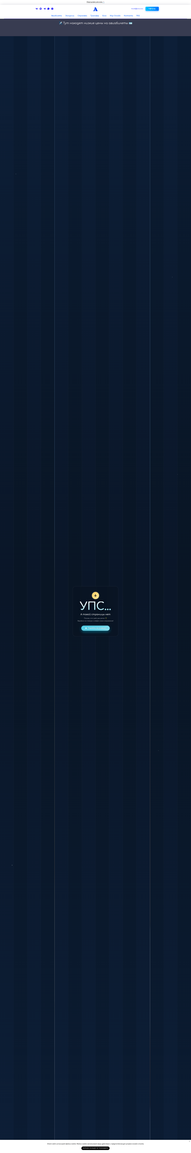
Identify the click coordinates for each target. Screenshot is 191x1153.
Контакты (128, 16)
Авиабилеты (56, 16)
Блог (104, 16)
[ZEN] (52, 9)
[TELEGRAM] (44, 9)
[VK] (37, 9)
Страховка (82, 16)
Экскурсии (69, 16)
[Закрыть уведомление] (190, 1141)
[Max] (40, 9)
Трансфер (94, 16)
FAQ (138, 16)
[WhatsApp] (48, 9)
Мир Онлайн (115, 16)
